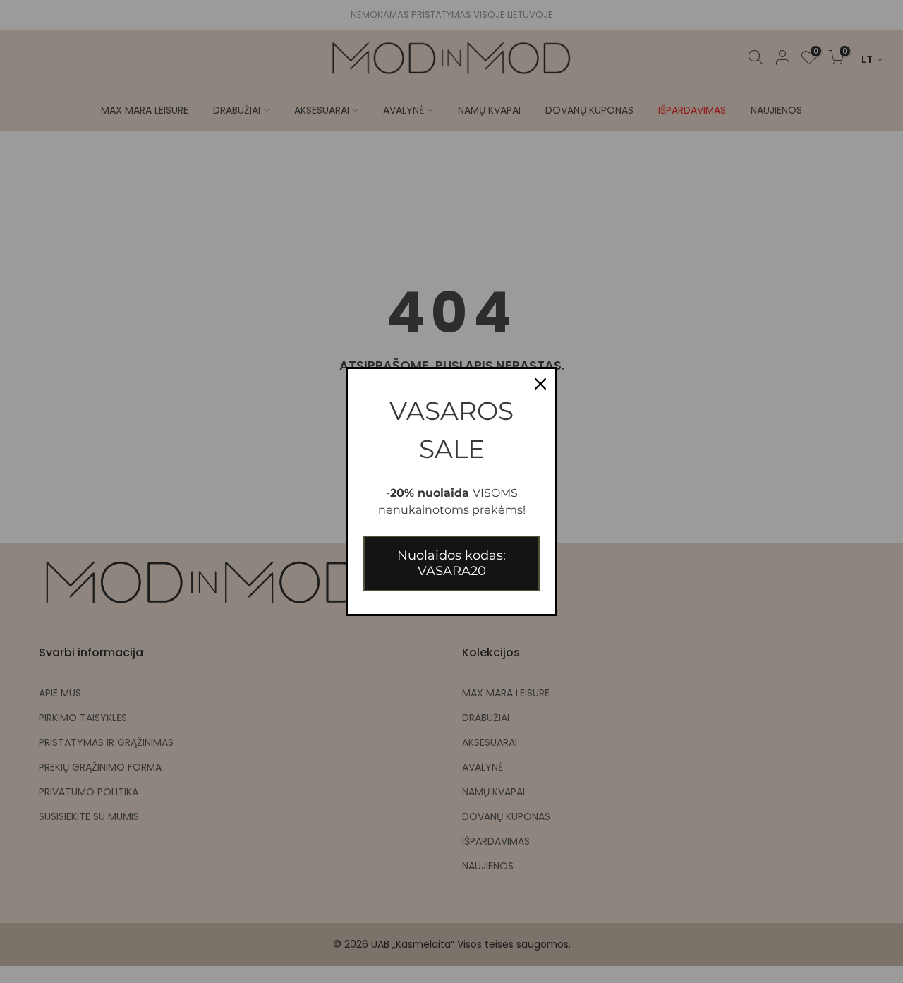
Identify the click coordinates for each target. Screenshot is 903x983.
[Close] (540, 384)
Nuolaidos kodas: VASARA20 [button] (451, 563)
